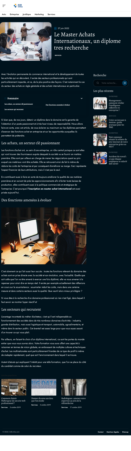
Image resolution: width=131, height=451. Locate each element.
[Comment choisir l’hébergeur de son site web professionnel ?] (13, 387)
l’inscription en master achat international (50, 188)
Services (58, 55)
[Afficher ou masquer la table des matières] (51, 98)
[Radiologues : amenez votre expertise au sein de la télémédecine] (73, 387)
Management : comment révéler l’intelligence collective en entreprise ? (116, 105)
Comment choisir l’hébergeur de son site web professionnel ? (13, 401)
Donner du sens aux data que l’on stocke (42, 399)
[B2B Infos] (18, 6)
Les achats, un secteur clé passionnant (18, 104)
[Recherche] (126, 6)
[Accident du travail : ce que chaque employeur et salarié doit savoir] (100, 158)
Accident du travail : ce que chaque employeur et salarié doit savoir (118, 160)
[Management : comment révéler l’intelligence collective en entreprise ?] (100, 103)
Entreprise (113, 96)
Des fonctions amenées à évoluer (58, 105)
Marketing (113, 133)
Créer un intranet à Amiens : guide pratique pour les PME (117, 124)
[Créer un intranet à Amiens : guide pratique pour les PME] (100, 121)
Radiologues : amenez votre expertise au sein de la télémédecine (73, 401)
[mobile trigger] (5, 6)
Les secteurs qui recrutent (14, 109)
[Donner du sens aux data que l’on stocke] (43, 387)
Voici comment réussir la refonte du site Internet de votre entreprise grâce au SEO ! (118, 142)
